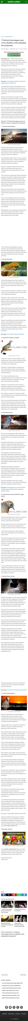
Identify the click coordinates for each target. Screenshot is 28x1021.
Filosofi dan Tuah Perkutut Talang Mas (16, 690)
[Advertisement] (14, 20)
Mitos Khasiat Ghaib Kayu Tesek (11, 998)
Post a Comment (23, 48)
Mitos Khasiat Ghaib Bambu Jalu (11, 995)
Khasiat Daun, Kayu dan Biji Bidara (11, 985)
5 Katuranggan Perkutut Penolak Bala (16, 813)
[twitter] (8, 895)
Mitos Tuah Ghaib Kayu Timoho (11, 990)
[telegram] (24, 895)
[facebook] (3, 895)
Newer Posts (5, 974)
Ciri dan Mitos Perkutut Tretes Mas (15, 334)
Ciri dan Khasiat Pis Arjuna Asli (11, 993)
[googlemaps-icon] (14, 1007)
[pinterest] (14, 895)
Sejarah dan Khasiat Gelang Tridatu (12, 988)
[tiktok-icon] (17, 1007)
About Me (23, 1013)
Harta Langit (14, 2)
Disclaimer (4, 1013)
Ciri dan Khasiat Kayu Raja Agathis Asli (13, 983)
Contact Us (17, 1013)
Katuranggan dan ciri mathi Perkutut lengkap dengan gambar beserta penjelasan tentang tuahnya (13, 489)
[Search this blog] (26, 2)
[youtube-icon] (10, 1007)
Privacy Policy (11, 1013)
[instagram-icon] (21, 1007)
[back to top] (25, 1017)
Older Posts (23, 974)
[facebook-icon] (6, 1007)
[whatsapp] (19, 895)
